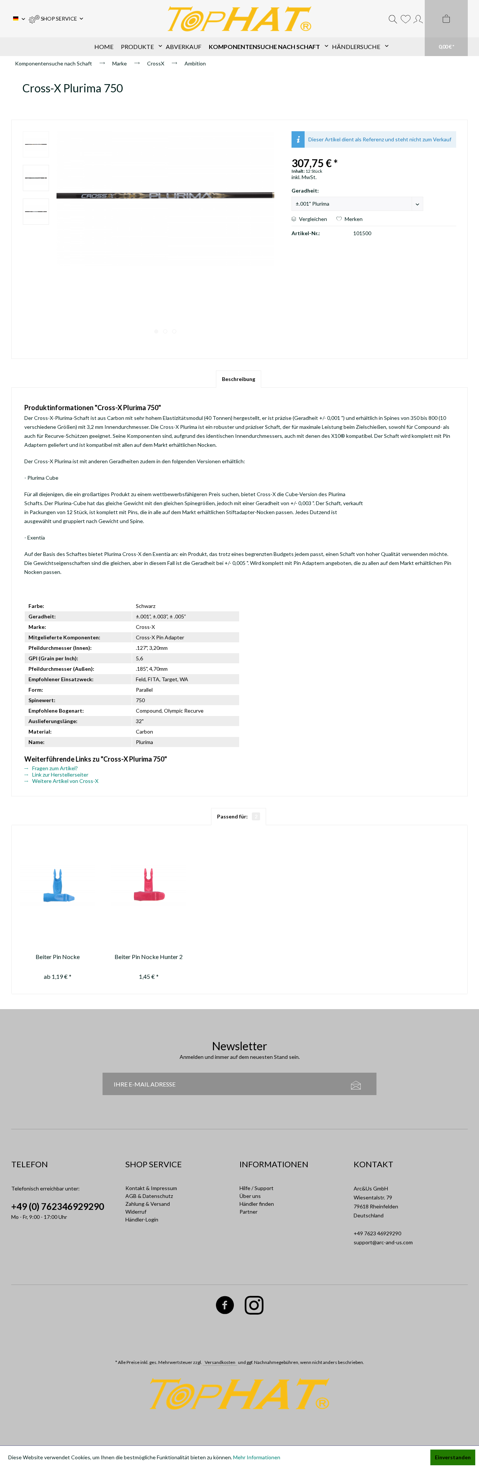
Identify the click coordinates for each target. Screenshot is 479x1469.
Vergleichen (312, 219)
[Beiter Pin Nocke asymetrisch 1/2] (58, 885)
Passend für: (237, 816)
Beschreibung (238, 379)
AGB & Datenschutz (149, 1196)
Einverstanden (453, 1457)
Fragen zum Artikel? (54, 768)
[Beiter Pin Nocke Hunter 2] (148, 885)
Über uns (250, 1196)
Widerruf (135, 1211)
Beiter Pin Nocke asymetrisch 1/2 (58, 957)
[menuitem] (56, 18)
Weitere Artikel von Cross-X (64, 781)
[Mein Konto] (418, 18)
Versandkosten (220, 1362)
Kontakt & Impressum (151, 1188)
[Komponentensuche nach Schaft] (266, 46)
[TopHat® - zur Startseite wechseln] (239, 19)
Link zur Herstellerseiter (59, 774)
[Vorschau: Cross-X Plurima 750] (36, 144)
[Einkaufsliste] (405, 18)
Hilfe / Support (257, 1188)
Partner (248, 1211)
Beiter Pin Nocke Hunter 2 (149, 956)
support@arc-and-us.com (383, 1242)
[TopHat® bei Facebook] (225, 1307)
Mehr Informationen (256, 1457)
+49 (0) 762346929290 (57, 1206)
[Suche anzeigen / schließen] (393, 18)
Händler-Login (141, 1219)
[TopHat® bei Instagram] (254, 1307)
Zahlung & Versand (147, 1204)
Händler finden (257, 1204)
